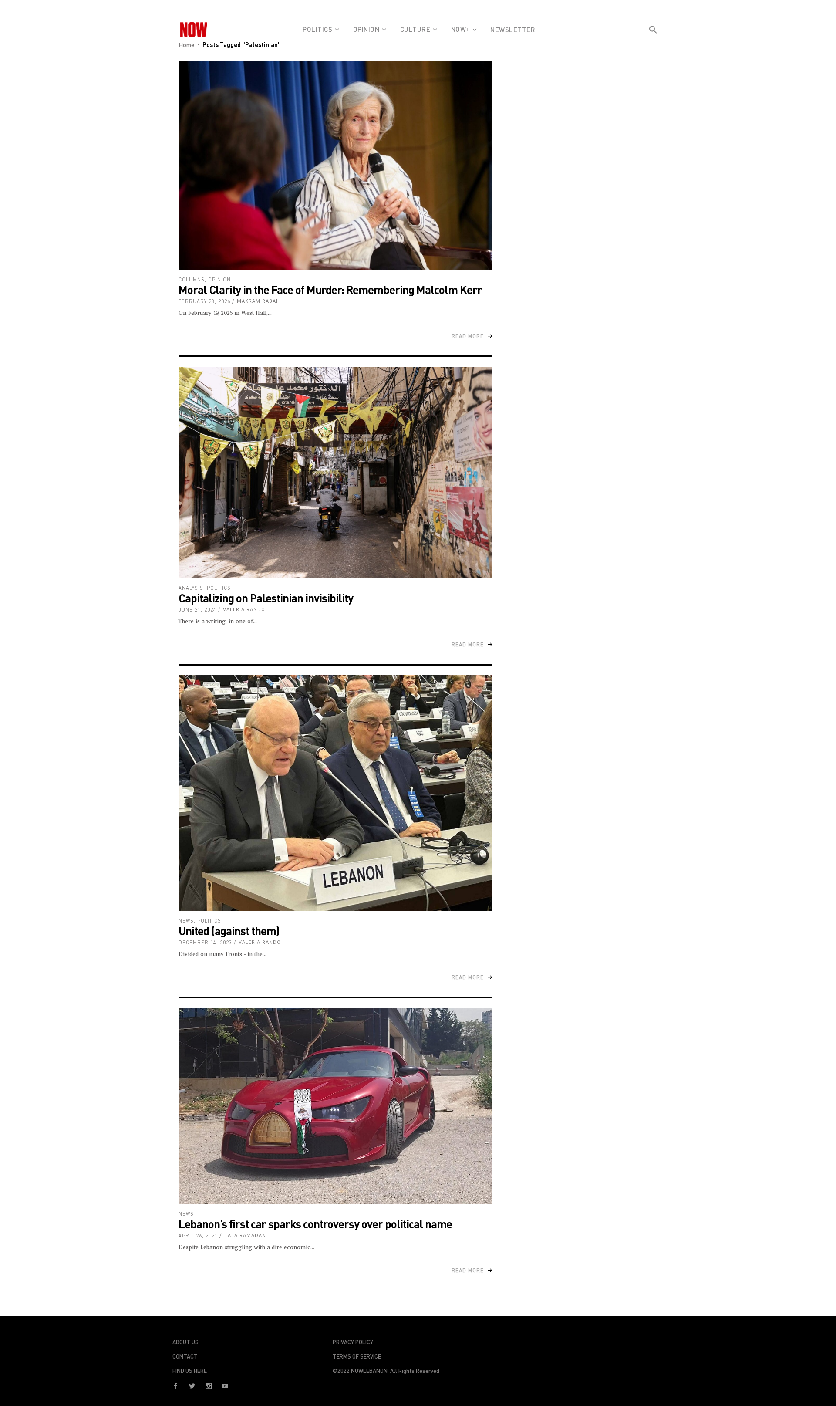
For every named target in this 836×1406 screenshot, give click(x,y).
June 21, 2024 (197, 609)
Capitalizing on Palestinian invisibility (266, 598)
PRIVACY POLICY (353, 1341)
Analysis (191, 588)
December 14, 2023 (205, 942)
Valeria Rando (244, 609)
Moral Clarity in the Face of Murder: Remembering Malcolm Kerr (330, 289)
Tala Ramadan (245, 1235)
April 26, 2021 (198, 1235)
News (186, 920)
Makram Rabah (258, 301)
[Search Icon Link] (653, 45)
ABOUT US (185, 1341)
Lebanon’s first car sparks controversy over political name (315, 1223)
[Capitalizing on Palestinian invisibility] (335, 472)
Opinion (219, 279)
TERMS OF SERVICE (357, 1356)
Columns (192, 279)
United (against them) (229, 930)
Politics (219, 588)
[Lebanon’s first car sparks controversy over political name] (335, 1106)
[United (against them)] (335, 793)
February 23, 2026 (204, 301)
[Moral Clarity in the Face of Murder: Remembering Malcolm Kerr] (335, 165)
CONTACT (185, 1356)
